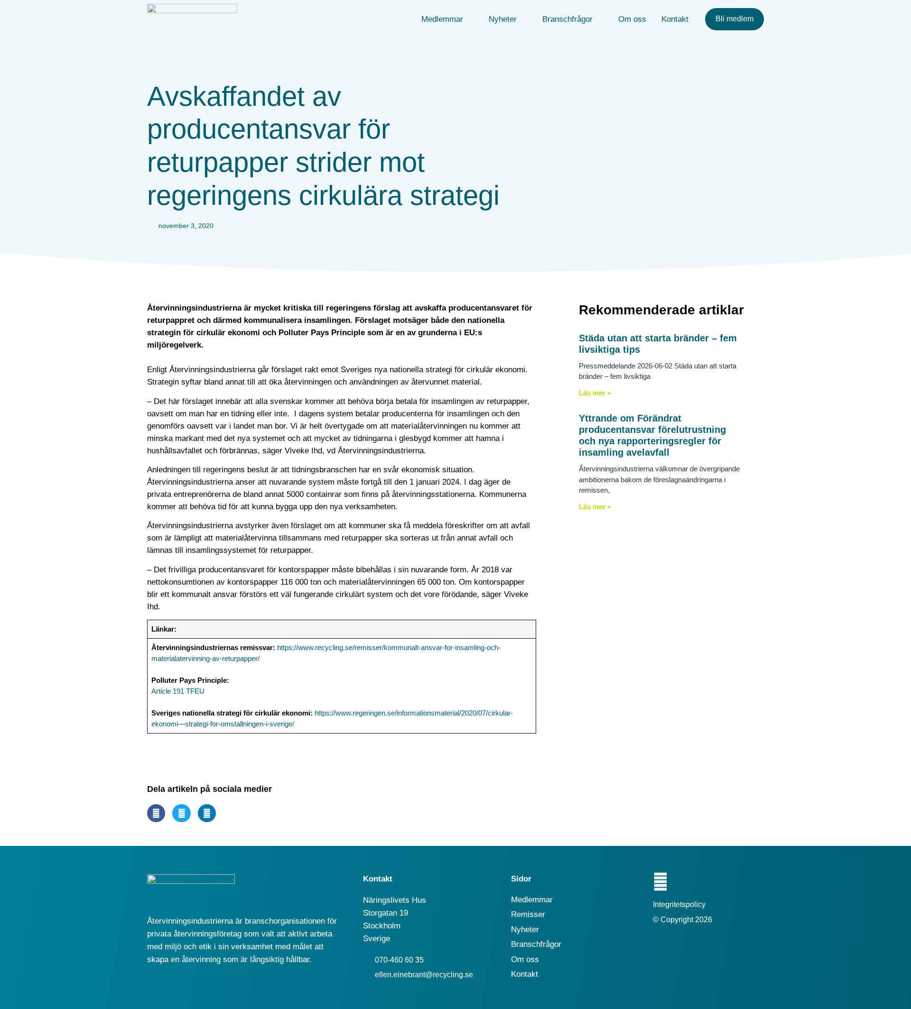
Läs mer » (595, 393)
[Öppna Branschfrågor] (599, 19)
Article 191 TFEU (178, 691)
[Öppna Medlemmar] (469, 19)
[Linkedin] (660, 882)
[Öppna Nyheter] (523, 19)
